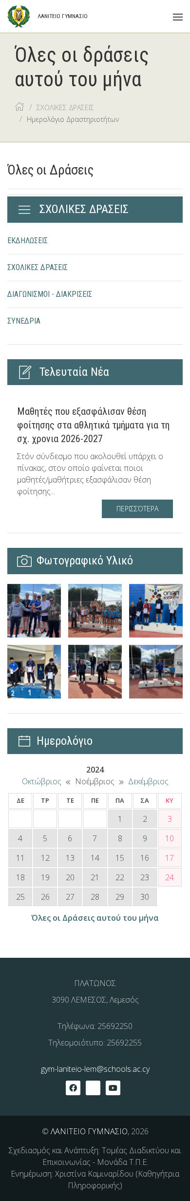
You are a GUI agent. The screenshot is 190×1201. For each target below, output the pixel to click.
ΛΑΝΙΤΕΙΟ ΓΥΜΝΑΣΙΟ (89, 1131)
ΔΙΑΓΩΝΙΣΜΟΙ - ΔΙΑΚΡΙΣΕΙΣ (49, 294)
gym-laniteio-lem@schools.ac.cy (95, 1069)
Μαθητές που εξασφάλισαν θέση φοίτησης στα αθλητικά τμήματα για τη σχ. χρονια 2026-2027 (93, 425)
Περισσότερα (137, 508)
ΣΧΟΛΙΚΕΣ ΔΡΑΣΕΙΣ (37, 267)
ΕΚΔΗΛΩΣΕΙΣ (27, 240)
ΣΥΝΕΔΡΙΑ (23, 321)
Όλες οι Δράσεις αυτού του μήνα (95, 917)
